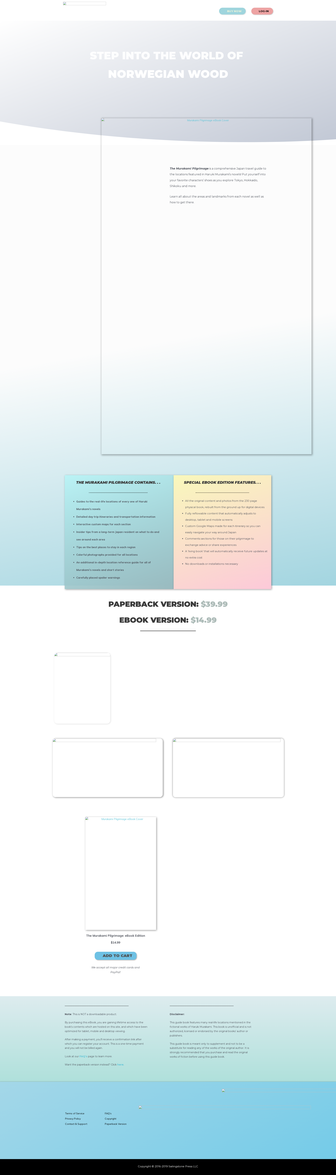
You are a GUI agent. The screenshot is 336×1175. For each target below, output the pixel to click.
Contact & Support (76, 1123)
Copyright (110, 1118)
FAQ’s (108, 1113)
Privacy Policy (73, 1118)
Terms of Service (74, 1113)
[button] (232, 11)
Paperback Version (116, 1123)
